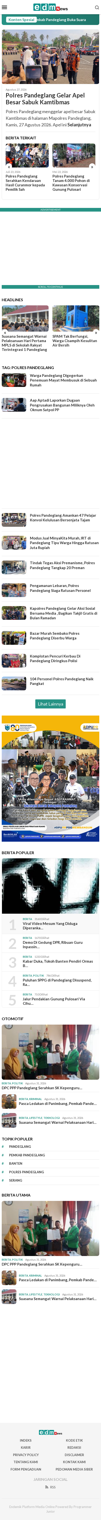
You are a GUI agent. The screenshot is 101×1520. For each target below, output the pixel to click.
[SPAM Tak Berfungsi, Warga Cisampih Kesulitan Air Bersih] (76, 318)
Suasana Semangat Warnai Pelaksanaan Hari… (57, 1122)
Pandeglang (20, 1147)
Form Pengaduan (26, 1469)
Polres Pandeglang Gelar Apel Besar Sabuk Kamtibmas (45, 99)
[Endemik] (50, 6)
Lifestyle (35, 1117)
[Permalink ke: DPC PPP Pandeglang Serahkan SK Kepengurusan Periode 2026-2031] (50, 1052)
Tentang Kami (25, 1462)
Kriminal (35, 1099)
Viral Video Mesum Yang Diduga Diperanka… (50, 925)
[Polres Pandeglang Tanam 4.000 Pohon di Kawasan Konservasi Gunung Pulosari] (74, 156)
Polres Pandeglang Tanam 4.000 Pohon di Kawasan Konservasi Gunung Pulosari (71, 182)
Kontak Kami (74, 1462)
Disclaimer (74, 1455)
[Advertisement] (50, 463)
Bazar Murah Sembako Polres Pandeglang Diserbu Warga (54, 635)
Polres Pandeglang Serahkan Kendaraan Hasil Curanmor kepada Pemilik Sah (25, 182)
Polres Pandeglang (26, 1172)
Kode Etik (74, 1440)
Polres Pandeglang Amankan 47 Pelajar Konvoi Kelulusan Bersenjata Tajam (63, 517)
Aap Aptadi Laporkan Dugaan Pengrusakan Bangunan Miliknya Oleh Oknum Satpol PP (62, 405)
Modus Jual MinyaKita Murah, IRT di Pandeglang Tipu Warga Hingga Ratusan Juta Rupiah (64, 543)
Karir (26, 1447)
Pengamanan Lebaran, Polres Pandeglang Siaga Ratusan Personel (60, 588)
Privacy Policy (26, 1455)
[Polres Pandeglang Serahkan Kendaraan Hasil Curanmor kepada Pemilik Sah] (27, 156)
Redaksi (74, 1447)
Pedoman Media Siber (74, 1469)
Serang (15, 1180)
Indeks (26, 1440)
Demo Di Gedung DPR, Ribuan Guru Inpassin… (53, 944)
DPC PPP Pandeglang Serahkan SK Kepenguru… (42, 1088)
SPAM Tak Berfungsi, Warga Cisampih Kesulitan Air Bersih (74, 340)
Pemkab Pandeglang (27, 1155)
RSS (53, 1487)
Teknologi (51, 1117)
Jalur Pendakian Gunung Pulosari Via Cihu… (54, 1001)
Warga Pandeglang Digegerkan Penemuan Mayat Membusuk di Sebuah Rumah (63, 380)
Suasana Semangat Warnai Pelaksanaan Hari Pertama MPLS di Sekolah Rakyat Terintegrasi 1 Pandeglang (24, 343)
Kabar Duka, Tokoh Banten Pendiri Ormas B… (58, 963)
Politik (38, 975)
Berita (27, 919)
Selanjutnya (79, 124)
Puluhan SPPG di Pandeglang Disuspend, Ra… (57, 982)
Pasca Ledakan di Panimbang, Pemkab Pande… (58, 1103)
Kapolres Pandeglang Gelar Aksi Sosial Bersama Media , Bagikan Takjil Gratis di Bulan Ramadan (63, 613)
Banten (15, 1163)
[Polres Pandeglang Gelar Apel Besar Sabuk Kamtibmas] (50, 56)
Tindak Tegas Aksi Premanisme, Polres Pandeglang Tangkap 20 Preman (62, 565)
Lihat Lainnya (50, 703)
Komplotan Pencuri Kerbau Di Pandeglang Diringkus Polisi (55, 658)
